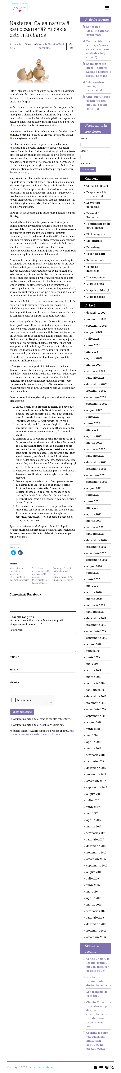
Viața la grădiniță (97, 290)
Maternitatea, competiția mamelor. (16, 571)
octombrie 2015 (96, 937)
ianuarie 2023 (95, 377)
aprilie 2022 (94, 436)
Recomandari (95, 260)
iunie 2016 (93, 885)
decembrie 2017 (96, 768)
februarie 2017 (95, 833)
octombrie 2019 (96, 631)
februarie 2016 (95, 911)
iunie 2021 (93, 501)
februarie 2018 (95, 755)
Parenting (93, 247)
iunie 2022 (93, 423)
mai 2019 (92, 664)
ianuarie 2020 (95, 612)
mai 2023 (92, 351)
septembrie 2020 (97, 559)
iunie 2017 (93, 807)
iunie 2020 (93, 579)
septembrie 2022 (97, 403)
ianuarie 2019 (95, 690)
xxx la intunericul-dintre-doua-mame (98, 981)
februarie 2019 (95, 683)
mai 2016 (92, 891)
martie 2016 (93, 904)
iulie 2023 (92, 338)
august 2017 (94, 794)
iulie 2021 (92, 494)
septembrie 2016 (96, 865)
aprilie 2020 (94, 592)
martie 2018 (93, 748)
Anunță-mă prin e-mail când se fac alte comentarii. (42, 719)
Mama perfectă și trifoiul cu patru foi (62, 571)
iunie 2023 (93, 345)
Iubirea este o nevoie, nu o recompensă (95, 86)
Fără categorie (95, 234)
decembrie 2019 (96, 618)
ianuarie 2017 (95, 839)
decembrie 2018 (96, 696)
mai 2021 (92, 507)
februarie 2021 (95, 527)
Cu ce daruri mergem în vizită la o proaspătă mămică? (40, 572)
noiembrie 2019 (96, 625)
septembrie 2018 (96, 716)
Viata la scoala (95, 296)
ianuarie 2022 (95, 455)
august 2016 (94, 872)
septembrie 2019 (96, 638)
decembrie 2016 (96, 846)
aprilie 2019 (93, 670)
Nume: (14, 656)
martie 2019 (93, 677)
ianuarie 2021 (95, 533)
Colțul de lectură (97, 185)
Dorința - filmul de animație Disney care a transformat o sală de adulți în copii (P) (98, 49)
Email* (84, 150)
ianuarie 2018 (95, 761)
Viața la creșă (95, 283)
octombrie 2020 (96, 553)
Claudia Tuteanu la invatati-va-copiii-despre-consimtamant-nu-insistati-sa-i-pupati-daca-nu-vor (98, 1014)
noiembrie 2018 (96, 703)
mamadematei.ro (43, 1067)
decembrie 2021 (96, 462)
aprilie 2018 (93, 742)
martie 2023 (94, 364)
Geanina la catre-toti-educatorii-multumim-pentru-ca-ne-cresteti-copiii (97, 1040)
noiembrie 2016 (96, 852)
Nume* (84, 138)
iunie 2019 (93, 657)
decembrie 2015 (96, 924)
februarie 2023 (95, 371)
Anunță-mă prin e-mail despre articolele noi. (38, 724)
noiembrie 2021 (96, 468)
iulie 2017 (92, 800)
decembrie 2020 (96, 540)
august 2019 (94, 644)
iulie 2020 (92, 572)
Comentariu (16, 629)
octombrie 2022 (96, 397)
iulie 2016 (92, 878)
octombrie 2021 (96, 475)
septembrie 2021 (96, 481)
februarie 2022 (95, 449)
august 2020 (94, 566)
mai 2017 (92, 813)
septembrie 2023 (97, 325)
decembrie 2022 (96, 384)
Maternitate (94, 240)
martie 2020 (94, 599)
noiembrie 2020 (96, 546)
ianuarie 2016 (95, 917)
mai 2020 (92, 586)
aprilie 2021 (93, 514)
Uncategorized (96, 277)
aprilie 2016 (93, 898)
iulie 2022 (92, 416)
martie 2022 (94, 442)
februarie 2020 (95, 605)
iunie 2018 (93, 729)
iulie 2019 (92, 651)
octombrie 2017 (96, 781)
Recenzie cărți (95, 253)
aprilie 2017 (94, 820)
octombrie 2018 (96, 709)
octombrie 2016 (96, 859)
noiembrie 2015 (96, 930)
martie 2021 (93, 520)
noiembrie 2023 (96, 319)
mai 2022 (92, 429)
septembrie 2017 (96, 787)
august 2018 (94, 722)
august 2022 (94, 410)
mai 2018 (92, 735)
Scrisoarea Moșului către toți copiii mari (98, 31)
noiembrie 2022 (96, 390)
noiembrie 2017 (96, 774)
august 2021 (94, 488)
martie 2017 (94, 826)
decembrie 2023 (96, 312)
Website (14, 682)
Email (14, 669)
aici (25, 172)
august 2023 (94, 332)
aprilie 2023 (94, 358)
